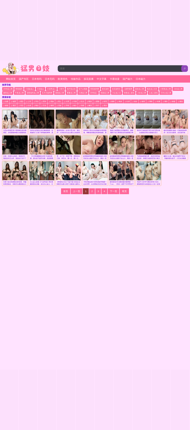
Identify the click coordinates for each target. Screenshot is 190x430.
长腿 (158, 101)
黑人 (59, 101)
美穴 (97, 105)
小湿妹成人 (29, 89)
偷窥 (173, 101)
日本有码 (37, 79)
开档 (67, 105)
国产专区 (24, 79)
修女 (75, 105)
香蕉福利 (18, 89)
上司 (29, 101)
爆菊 (113, 101)
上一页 (76, 191)
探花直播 (88, 79)
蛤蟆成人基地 (129, 93)
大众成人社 (116, 93)
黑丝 (105, 105)
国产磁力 (127, 79)
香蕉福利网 (94, 89)
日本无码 (50, 79)
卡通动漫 (114, 79)
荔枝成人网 (139, 89)
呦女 (37, 105)
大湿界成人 (51, 89)
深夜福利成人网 (33, 93)
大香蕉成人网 (165, 89)
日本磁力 (140, 79)
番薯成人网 (71, 93)
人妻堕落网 (127, 89)
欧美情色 (63, 79)
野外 (44, 101)
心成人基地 (153, 93)
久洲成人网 (83, 93)
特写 (105, 101)
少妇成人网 (178, 89)
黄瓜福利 (105, 89)
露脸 (97, 101)
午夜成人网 (19, 93)
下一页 (113, 191)
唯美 (90, 101)
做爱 (14, 101)
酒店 (14, 105)
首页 (65, 191)
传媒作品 (75, 79)
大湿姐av (40, 89)
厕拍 (181, 101)
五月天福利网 (47, 93)
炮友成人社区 (152, 89)
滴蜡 (151, 101)
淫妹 (59, 105)
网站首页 (11, 79)
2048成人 (94, 93)
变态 (22, 105)
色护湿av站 (71, 89)
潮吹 (166, 101)
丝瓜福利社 (116, 89)
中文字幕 (101, 79)
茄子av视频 (83, 89)
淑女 (135, 101)
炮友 (120, 101)
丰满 (75, 101)
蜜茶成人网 (7, 93)
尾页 (124, 191)
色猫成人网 (104, 93)
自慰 (6, 101)
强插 (82, 105)
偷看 (143, 101)
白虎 (128, 101)
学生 (37, 101)
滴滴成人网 (59, 93)
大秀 (67, 101)
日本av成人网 (166, 93)
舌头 (44, 105)
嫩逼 (90, 105)
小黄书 (61, 89)
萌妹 (52, 101)
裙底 (6, 105)
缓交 (22, 101)
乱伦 (82, 101)
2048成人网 (8, 89)
